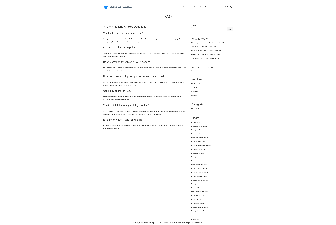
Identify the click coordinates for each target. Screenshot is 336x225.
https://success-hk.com (198, 161)
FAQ (200, 7)
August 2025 (195, 91)
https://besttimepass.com (199, 126)
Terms (216, 7)
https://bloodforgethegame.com (201, 130)
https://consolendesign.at (199, 207)
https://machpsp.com (198, 141)
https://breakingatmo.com (199, 192)
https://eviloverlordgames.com (201, 145)
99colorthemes (198, 223)
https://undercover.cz (198, 203)
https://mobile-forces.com (199, 172)
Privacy (207, 7)
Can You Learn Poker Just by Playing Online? (205, 54)
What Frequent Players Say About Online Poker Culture (208, 43)
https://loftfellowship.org (199, 188)
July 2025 (194, 95)
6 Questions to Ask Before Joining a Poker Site (206, 50)
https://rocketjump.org (198, 184)
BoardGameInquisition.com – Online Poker (157, 223)
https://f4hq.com (196, 199)
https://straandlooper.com (199, 138)
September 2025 (196, 87)
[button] (231, 7)
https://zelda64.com (197, 195)
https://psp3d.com (197, 157)
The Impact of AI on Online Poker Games (204, 47)
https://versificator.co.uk (199, 134)
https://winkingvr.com (198, 122)
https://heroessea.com (198, 149)
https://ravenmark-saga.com (200, 176)
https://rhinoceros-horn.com (200, 211)
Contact (225, 7)
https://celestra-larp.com (199, 168)
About (193, 7)
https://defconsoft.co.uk (199, 165)
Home (172, 7)
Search (193, 25)
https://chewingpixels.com (199, 180)
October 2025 (195, 83)
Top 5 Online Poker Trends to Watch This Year (205, 58)
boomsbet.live (195, 219)
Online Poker (182, 7)
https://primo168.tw (197, 153)
